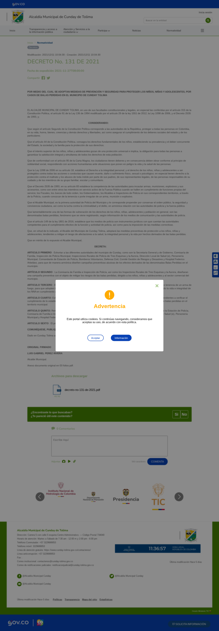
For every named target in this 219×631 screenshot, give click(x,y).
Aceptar (95, 337)
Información (121, 337)
